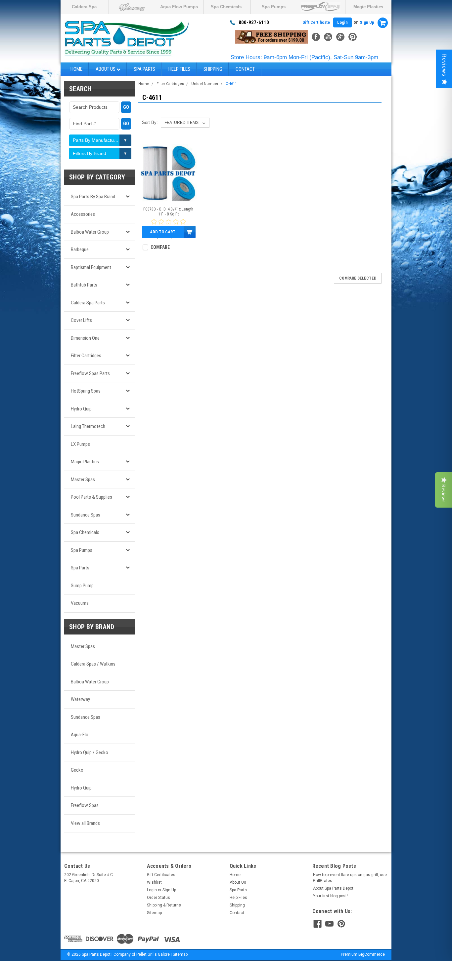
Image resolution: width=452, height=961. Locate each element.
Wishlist (154, 882)
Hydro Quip (81, 409)
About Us (106, 69)
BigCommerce (371, 954)
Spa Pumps (274, 6)
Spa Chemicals (226, 6)
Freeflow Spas (85, 805)
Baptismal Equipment (91, 267)
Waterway (80, 699)
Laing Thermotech (88, 426)
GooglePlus (340, 37)
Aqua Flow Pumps (179, 6)
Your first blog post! (330, 896)
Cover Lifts (81, 320)
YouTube (328, 37)
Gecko (77, 770)
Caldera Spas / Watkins (93, 664)
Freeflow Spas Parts (90, 373)
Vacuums (80, 603)
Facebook (316, 37)
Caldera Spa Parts (88, 303)
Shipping (212, 69)
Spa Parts (144, 69)
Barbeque (80, 249)
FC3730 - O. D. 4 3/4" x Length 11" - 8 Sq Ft (168, 211)
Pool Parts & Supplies (91, 497)
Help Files (179, 69)
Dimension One (85, 338)
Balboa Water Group (90, 232)
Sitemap (154, 912)
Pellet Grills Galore (153, 954)
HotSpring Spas (86, 391)
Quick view (168, 197)
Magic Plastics (368, 6)
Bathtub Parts (84, 285)
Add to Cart (162, 231)
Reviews (444, 65)
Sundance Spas (85, 515)
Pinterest (352, 37)
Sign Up (367, 22)
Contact (245, 69)
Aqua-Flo (79, 735)
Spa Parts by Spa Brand (93, 197)
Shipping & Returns (164, 905)
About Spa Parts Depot (333, 888)
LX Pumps (80, 444)
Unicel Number (204, 84)
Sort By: (150, 122)
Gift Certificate (316, 22)
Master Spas (83, 479)
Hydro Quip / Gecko (89, 752)
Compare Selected (357, 278)
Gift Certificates (161, 874)
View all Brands (85, 823)
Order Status (158, 897)
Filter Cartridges (86, 356)
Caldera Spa (84, 6)
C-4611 (231, 84)
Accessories (83, 214)
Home (76, 69)
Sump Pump (82, 586)
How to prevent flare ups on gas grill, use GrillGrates (350, 877)
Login (342, 22)
